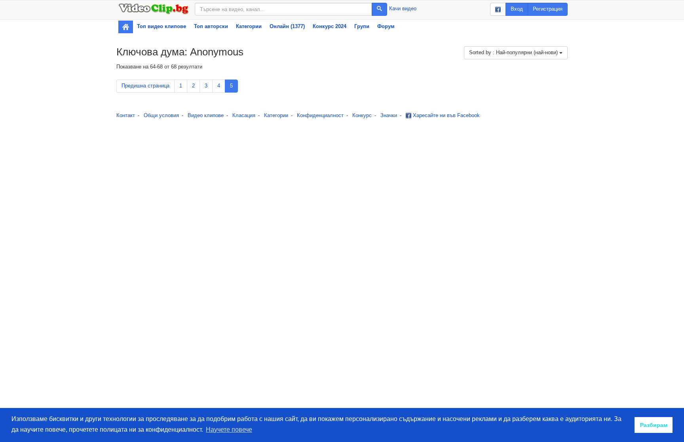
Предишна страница (145, 86)
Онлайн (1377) (287, 26)
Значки (388, 115)
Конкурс (362, 115)
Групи (361, 26)
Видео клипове (206, 115)
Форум (386, 26)
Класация (243, 115)
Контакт (125, 115)
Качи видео (402, 8)
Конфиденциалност (320, 115)
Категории (249, 26)
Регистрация (547, 9)
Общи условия (161, 115)
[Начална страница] (125, 27)
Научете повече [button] (229, 429)
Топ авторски (211, 26)
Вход (517, 9)
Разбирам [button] (653, 425)
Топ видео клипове (161, 26)
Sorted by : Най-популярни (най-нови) (514, 52)
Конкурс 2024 (329, 26)
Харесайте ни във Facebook (445, 115)
